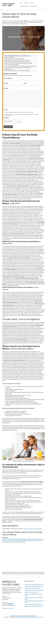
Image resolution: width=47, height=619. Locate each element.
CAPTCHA (6, 117)
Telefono (6, 83)
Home (21, 2)
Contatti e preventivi (20, 542)
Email (25, 83)
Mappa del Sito (34, 615)
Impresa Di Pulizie (6, 539)
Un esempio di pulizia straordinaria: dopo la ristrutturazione (17, 67)
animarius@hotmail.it (10, 605)
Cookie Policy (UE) (26, 615)
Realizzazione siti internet (20, 617)
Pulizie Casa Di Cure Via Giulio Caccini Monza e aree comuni (17, 61)
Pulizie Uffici (12, 542)
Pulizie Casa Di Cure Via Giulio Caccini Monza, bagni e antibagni (18, 63)
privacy (31, 112)
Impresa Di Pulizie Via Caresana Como (33, 604)
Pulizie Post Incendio (31, 540)
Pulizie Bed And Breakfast (24, 539)
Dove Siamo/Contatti (24, 6)
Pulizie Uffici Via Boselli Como (31, 592)
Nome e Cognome (8, 78)
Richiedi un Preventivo (9, 57)
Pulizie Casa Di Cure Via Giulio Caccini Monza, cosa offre (16, 60)
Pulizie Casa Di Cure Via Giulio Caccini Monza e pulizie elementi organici (20, 66)
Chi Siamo (26, 2)
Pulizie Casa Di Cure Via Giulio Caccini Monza (14, 58)
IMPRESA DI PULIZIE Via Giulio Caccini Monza (23, 461)
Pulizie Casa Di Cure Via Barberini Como (34, 606)
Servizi (32, 2)
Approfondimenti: (8, 69)
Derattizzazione (30, 528)
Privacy (6, 109)
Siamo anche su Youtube (8, 608)
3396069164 (10, 603)
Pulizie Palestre (22, 540)
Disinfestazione (38, 528)
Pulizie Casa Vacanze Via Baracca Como (34, 590)
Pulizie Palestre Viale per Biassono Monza (34, 584)
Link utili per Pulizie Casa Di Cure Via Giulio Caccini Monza (17, 70)
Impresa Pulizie (14, 539)
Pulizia (24, 528)
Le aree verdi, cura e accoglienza (11, 64)
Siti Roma (41, 617)
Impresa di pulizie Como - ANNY (8, 4)
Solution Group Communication (32, 617)
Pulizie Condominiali (14, 540)
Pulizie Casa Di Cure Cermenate (32, 588)
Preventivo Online (34, 6)
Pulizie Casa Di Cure (35, 539)
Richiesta (6, 88)
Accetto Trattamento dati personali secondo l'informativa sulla (19, 112)
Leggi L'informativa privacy (16, 615)
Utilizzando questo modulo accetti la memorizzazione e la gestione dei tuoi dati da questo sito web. (21, 115)
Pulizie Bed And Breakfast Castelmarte (34, 586)
